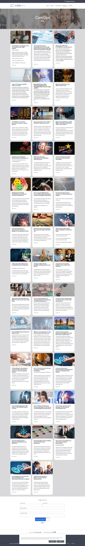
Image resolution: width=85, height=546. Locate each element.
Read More (14, 65)
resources (64, 5)
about (47, 5)
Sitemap (73, 543)
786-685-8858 (38, 532)
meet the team (58, 5)
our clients (70, 5)
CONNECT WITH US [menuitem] (70, 1)
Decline (60, 541)
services (51, 5)
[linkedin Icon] (54, 532)
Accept (52, 541)
